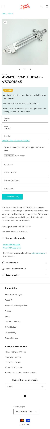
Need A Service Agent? (14, 295)
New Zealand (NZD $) (24, 412)
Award (10, 14)
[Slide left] (19, 69)
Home (4, 14)
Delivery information (13, 322)
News (7, 316)
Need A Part (27, 424)
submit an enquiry (38, 253)
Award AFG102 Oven (12, 248)
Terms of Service (11, 338)
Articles (8, 311)
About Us (8, 300)
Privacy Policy (10, 333)
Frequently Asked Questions (16, 305)
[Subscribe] (42, 386)
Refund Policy (10, 327)
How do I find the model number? (16, 140)
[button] (3, 6)
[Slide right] (30, 69)
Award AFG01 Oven (11, 244)
